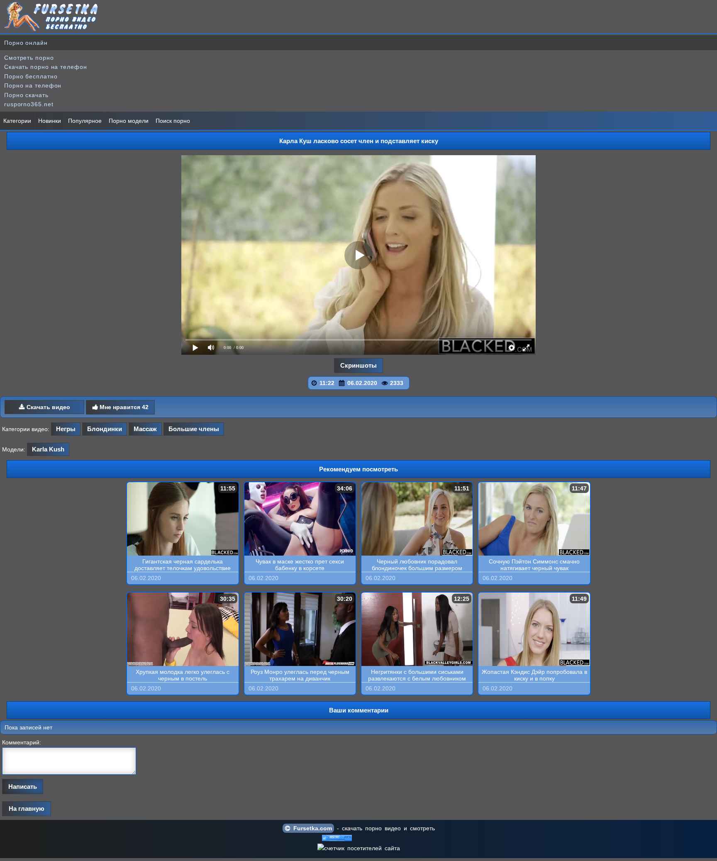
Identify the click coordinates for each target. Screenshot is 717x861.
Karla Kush (48, 449)
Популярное (85, 120)
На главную (26, 808)
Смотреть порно (29, 57)
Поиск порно (173, 120)
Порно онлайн (26, 42)
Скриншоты (358, 365)
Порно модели (129, 120)
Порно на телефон (32, 85)
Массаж (145, 428)
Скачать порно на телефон (45, 66)
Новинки (49, 120)
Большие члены (193, 428)
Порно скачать (26, 95)
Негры (66, 428)
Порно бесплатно (31, 76)
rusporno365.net (29, 104)
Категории (17, 120)
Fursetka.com (311, 828)
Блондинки (104, 428)
